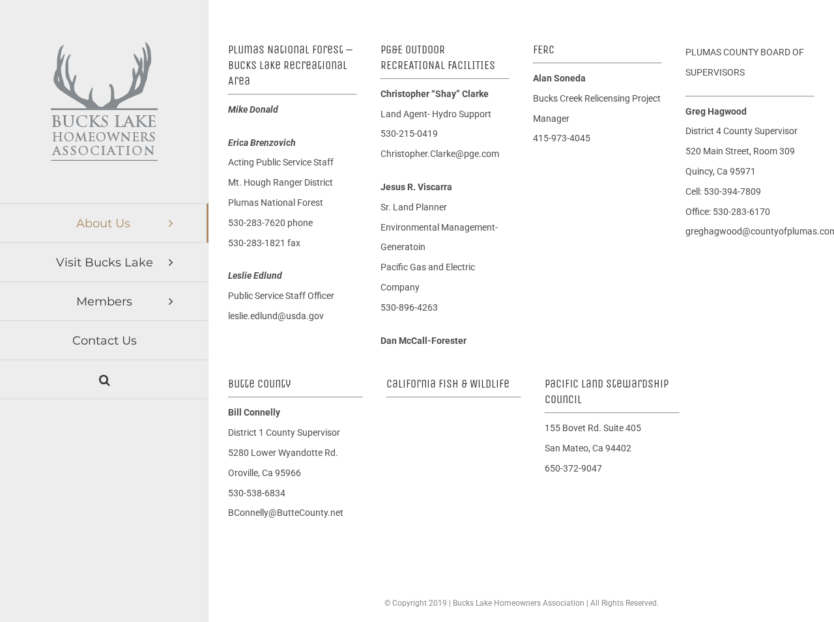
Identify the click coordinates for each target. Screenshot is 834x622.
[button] (104, 379)
